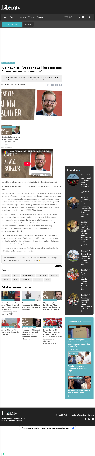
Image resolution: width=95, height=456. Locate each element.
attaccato (42, 275)
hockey (38, 279)
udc (47, 279)
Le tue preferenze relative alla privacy (55, 428)
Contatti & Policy (61, 415)
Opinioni (13, 17)
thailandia (26, 279)
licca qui (52, 182)
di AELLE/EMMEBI (8, 84)
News (5, 17)
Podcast (22, 17)
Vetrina (31, 17)
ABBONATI (68, 17)
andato (54, 275)
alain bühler (28, 275)
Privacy (91, 415)
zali (15, 279)
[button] (85, 419)
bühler (6, 275)
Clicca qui (7, 260)
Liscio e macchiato (12, 24)
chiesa (6, 279)
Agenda (40, 17)
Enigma (28, 24)
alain (16, 275)
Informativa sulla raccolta (30, 428)
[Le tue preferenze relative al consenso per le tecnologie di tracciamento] (3, 454)
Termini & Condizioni (78, 415)
